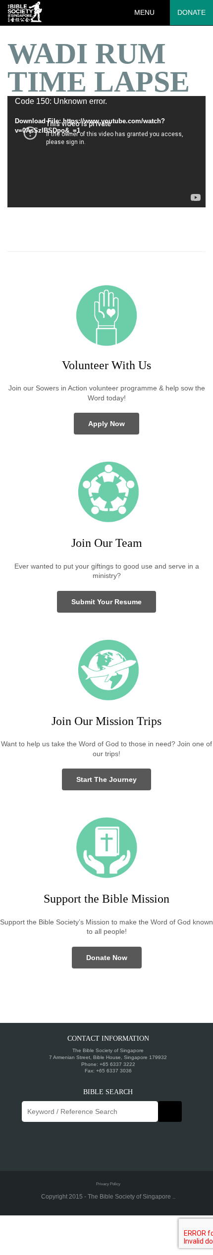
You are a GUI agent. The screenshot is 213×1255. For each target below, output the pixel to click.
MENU (144, 12)
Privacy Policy (108, 1183)
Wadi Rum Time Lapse (98, 67)
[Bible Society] (25, 12)
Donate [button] (191, 12)
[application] (106, 151)
